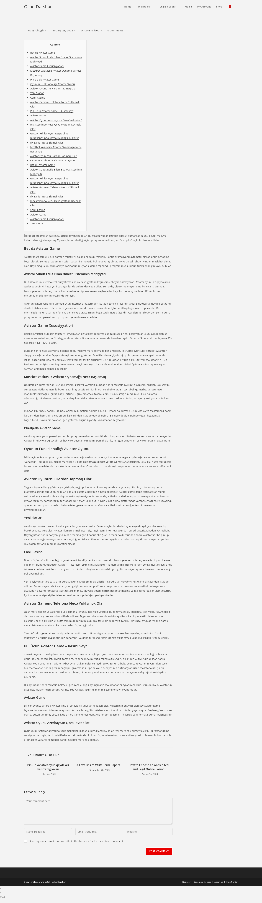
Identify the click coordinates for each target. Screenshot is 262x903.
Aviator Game (38, 115)
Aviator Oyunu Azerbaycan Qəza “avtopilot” (56, 120)
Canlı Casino (37, 97)
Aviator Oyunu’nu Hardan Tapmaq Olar (53, 88)
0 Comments (115, 30)
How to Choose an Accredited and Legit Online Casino (149, 767)
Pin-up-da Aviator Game (44, 79)
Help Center (232, 881)
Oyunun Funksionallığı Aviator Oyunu (52, 84)
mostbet (143, 586)
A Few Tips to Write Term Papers (98, 765)
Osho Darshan (38, 6)
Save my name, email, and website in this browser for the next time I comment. (76, 841)
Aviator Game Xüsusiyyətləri (47, 66)
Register (186, 881)
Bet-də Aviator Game (42, 52)
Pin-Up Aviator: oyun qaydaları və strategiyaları (48, 767)
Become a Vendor (202, 881)
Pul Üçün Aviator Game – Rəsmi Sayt (51, 111)
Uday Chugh (36, 30)
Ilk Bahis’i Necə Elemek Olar (46, 142)
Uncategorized (90, 30)
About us (218, 881)
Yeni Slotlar (37, 93)
